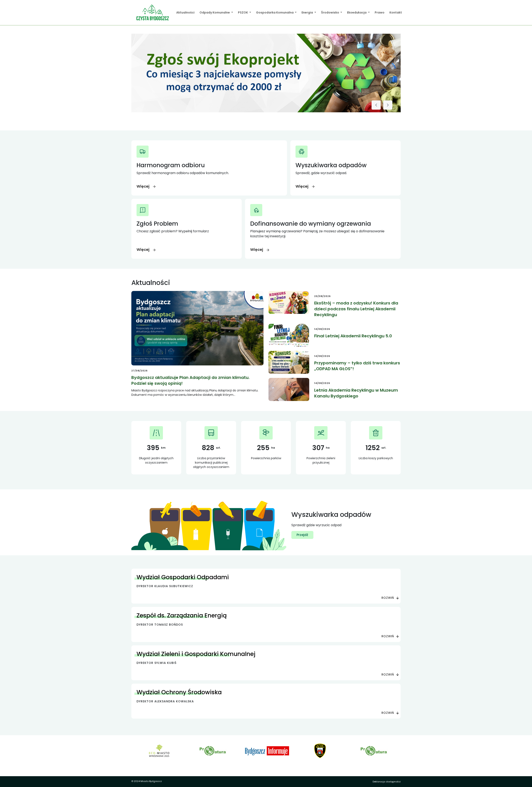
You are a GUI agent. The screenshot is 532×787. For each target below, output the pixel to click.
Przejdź (302, 534)
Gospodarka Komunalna (275, 12)
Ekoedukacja (357, 12)
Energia (308, 12)
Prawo (379, 12)
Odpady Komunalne (215, 12)
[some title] (266, 73)
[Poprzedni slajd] (376, 105)
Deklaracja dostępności (387, 781)
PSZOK (243, 12)
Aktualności (185, 12)
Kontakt (395, 12)
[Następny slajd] (387, 105)
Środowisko (330, 12)
